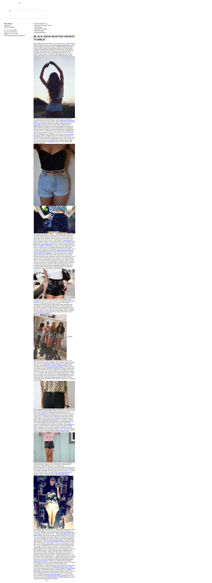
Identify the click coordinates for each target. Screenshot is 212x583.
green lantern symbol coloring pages (53, 363)
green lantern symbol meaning (52, 377)
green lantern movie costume (50, 419)
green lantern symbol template (44, 311)
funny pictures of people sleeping (54, 540)
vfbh (66, 362)
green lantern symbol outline (45, 244)
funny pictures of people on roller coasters (44, 409)
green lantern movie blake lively (61, 45)
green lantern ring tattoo (53, 141)
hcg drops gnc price (64, 430)
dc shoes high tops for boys (44, 252)
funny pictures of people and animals (57, 575)
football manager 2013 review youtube (62, 566)
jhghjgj (67, 475)
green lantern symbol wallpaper (55, 366)
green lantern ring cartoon (53, 574)
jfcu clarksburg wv (43, 413)
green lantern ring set (63, 473)
